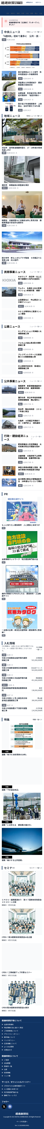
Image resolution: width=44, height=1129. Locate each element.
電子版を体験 (23, 8)
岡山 (36, 13)
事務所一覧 (7, 1066)
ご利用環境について (10, 1031)
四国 (31, 13)
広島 (40, 13)
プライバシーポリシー (11, 1034)
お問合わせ (29, 2)
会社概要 (6, 1063)
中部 (22, 13)
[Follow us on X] (4, 1106)
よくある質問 (8, 1046)
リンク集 (6, 1076)
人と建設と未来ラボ (10, 1089)
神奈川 (13, 13)
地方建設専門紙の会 (10, 1092)
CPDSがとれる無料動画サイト (13, 1086)
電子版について (11, 8)
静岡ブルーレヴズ (9, 1095)
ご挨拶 (5, 1060)
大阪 (27, 13)
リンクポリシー (8, 1040)
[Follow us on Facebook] (10, 1106)
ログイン (38, 2)
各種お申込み (18, 8)
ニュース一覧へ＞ (36, 272)
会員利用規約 (8, 1024)
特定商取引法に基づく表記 (12, 1027)
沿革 (4, 1069)
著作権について (8, 1037)
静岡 (18, 13)
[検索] (40, 8)
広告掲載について (9, 1043)
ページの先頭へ (22, 1121)
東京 (7, 13)
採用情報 (6, 1072)
